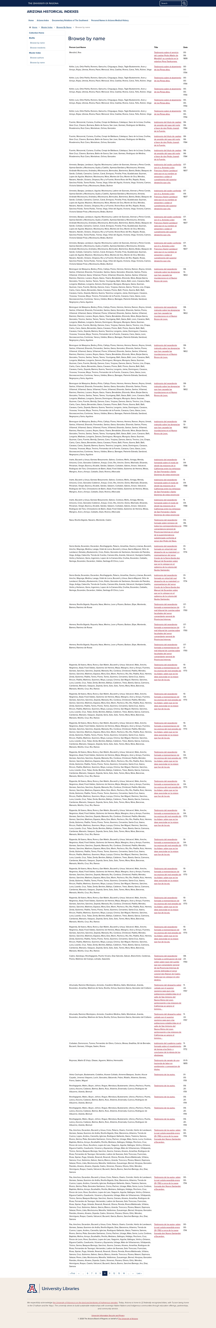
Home (31, 20)
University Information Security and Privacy (108, 1316)
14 (124, 1273)
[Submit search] (184, 3)
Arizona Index (43, 20)
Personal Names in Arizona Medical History (110, 20)
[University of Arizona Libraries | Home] (53, 1288)
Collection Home (36, 33)
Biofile (32, 38)
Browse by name (37, 43)
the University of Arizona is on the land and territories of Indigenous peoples (85, 1302)
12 (114, 1273)
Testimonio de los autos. (164, 1074)
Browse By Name (64, 27)
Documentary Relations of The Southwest (70, 20)
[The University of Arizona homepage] (44, 3)
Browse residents (37, 47)
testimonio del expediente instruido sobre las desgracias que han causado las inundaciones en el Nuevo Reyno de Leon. (167, 275)
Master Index (46, 27)
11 (109, 1273)
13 (119, 1273)
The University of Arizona (128, 1319)
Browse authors (37, 57)
